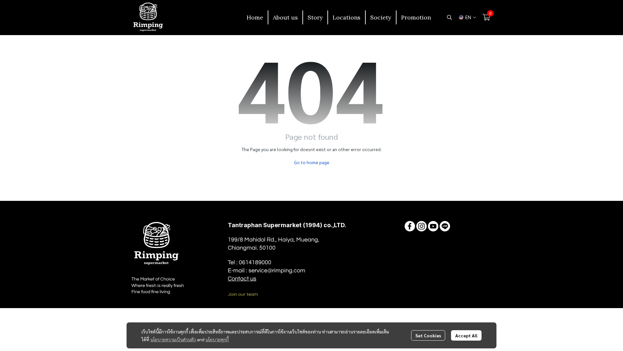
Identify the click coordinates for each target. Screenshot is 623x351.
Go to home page (311, 162)
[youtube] (433, 226)
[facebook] (410, 226)
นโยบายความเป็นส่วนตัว (173, 339)
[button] (449, 17)
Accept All (466, 335)
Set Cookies (428, 335)
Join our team (243, 294)
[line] (445, 226)
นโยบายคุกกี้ (217, 339)
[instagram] (421, 226)
